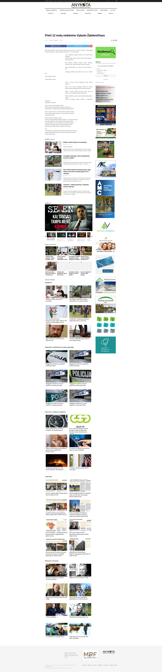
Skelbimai (75, 13)
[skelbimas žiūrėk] (106, 52)
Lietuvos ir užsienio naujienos (55, 412)
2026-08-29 (66, 144)
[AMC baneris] (105, 198)
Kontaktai (84, 665)
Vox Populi (112, 10)
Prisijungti (100, 665)
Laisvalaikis (63, 13)
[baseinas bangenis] (105, 264)
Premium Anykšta (80, 10)
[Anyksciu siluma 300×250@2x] (106, 243)
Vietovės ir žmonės (51, 561)
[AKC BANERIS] (106, 168)
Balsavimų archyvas (100, 82)
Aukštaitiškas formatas (92, 10)
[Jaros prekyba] (106, 115)
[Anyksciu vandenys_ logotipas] (106, 226)
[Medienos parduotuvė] (106, 133)
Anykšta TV (51, 13)
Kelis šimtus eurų (101, 73)
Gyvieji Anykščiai (104, 10)
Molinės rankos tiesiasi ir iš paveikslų (75, 142)
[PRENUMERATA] (106, 93)
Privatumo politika (113, 665)
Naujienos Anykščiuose (51, 10)
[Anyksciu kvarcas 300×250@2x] (106, 285)
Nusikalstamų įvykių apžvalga (67, 10)
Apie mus (94, 665)
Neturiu (98, 68)
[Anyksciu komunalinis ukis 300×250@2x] (106, 304)
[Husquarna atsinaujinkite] (106, 149)
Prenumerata (88, 13)
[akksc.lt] (106, 324)
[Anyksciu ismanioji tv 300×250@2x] (106, 344)
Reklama (89, 665)
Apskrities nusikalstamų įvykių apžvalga (59, 347)
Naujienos (56, 40)
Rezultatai (106, 79)
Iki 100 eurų (99, 71)
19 (70, 188)
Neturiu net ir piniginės (102, 70)
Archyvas (111, 13)
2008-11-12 (51, 40)
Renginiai (100, 13)
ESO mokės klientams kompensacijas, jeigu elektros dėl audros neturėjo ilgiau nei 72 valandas (77, 171)
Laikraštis (48, 476)
